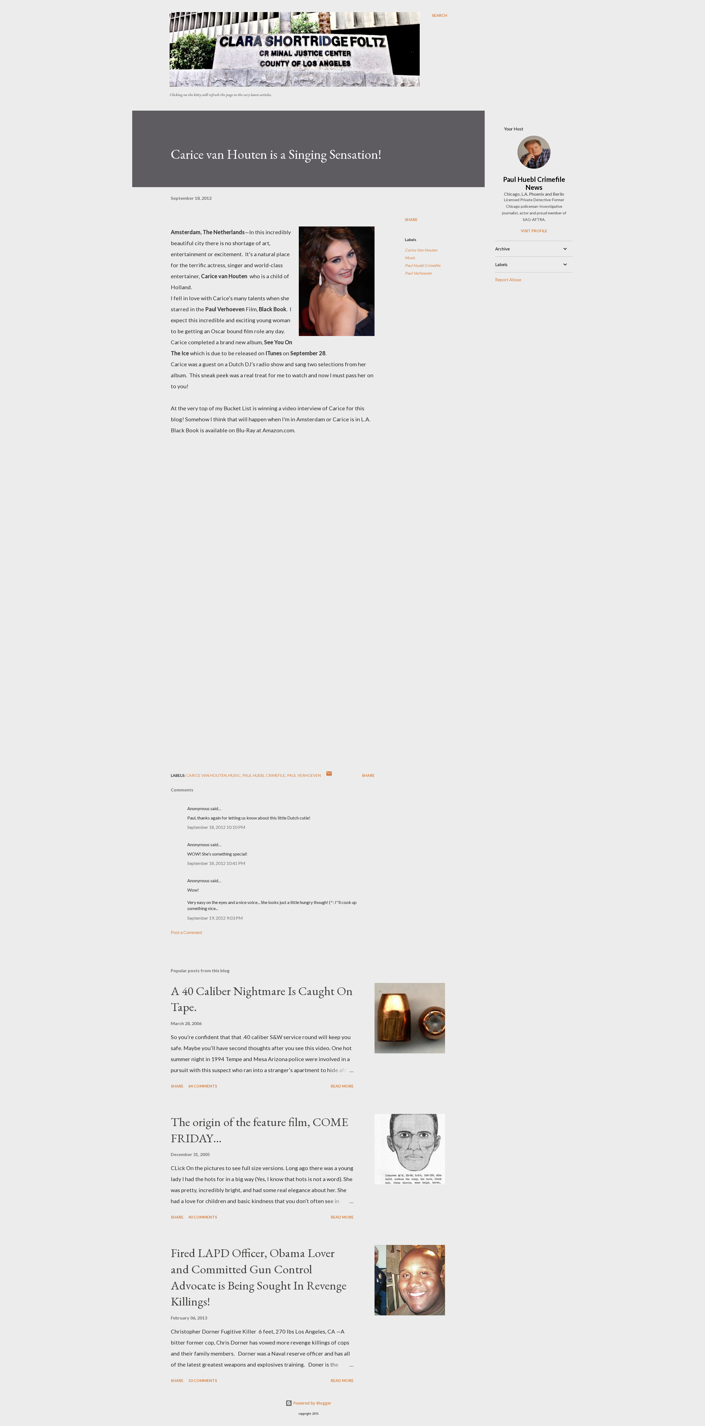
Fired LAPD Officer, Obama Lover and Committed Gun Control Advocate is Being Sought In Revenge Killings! (258, 1277)
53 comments (202, 1380)
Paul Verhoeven (418, 273)
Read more (342, 1086)
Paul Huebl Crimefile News (534, 183)
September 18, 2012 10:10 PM (216, 827)
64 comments (202, 1086)
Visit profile (534, 230)
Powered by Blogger (311, 1403)
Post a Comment (186, 932)
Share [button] (411, 219)
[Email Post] (329, 775)
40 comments (202, 1217)
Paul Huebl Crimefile (422, 265)
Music (410, 257)
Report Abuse (508, 279)
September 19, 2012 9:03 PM (215, 917)
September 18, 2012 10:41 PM (216, 863)
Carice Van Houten (421, 250)
